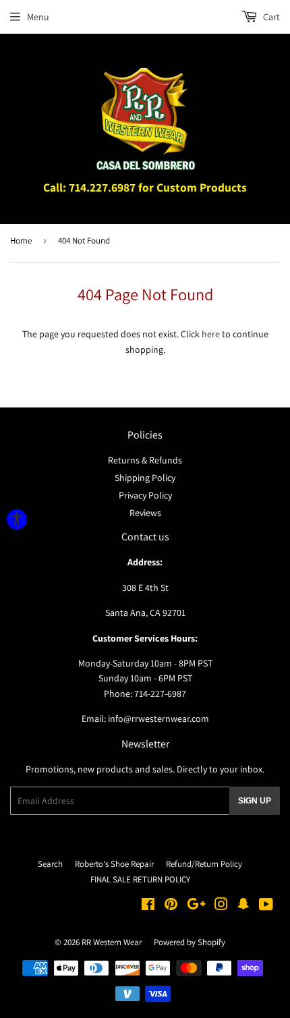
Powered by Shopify (189, 942)
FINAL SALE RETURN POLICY (140, 879)
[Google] (196, 906)
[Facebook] (148, 906)
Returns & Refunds (145, 460)
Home (21, 240)
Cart (270, 17)
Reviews (145, 513)
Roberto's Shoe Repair (114, 864)
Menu (38, 17)
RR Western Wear (112, 942)
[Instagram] (221, 906)
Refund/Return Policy (204, 864)
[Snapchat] (243, 906)
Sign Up (254, 800)
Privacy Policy (145, 495)
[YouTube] (266, 906)
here (211, 334)
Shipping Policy (145, 478)
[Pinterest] (171, 906)
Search (50, 864)
